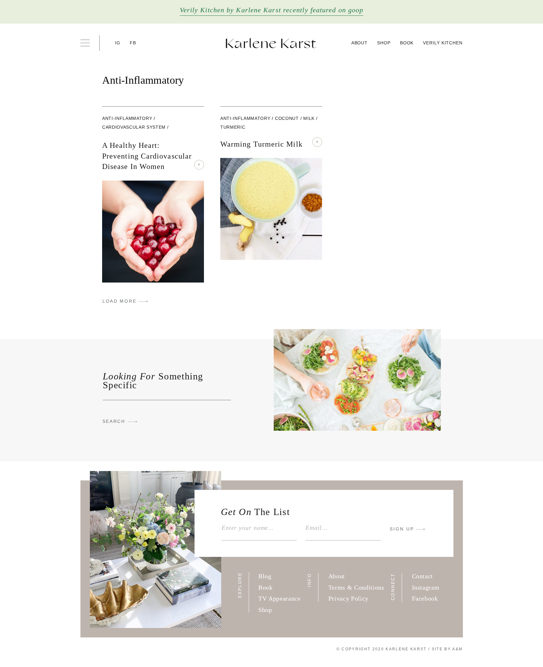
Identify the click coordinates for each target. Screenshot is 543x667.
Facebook (425, 598)
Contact (422, 576)
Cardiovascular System (134, 127)
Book (407, 42)
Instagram (426, 587)
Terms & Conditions (356, 587)
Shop (384, 42)
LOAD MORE (119, 301)
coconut (287, 118)
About (359, 42)
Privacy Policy (348, 598)
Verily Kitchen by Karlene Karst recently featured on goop (272, 10)
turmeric (232, 127)
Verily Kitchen (443, 42)
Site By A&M (447, 649)
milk (309, 118)
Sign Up (402, 528)
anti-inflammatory (127, 118)
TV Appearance (279, 598)
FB (133, 42)
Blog (265, 576)
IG (118, 42)
